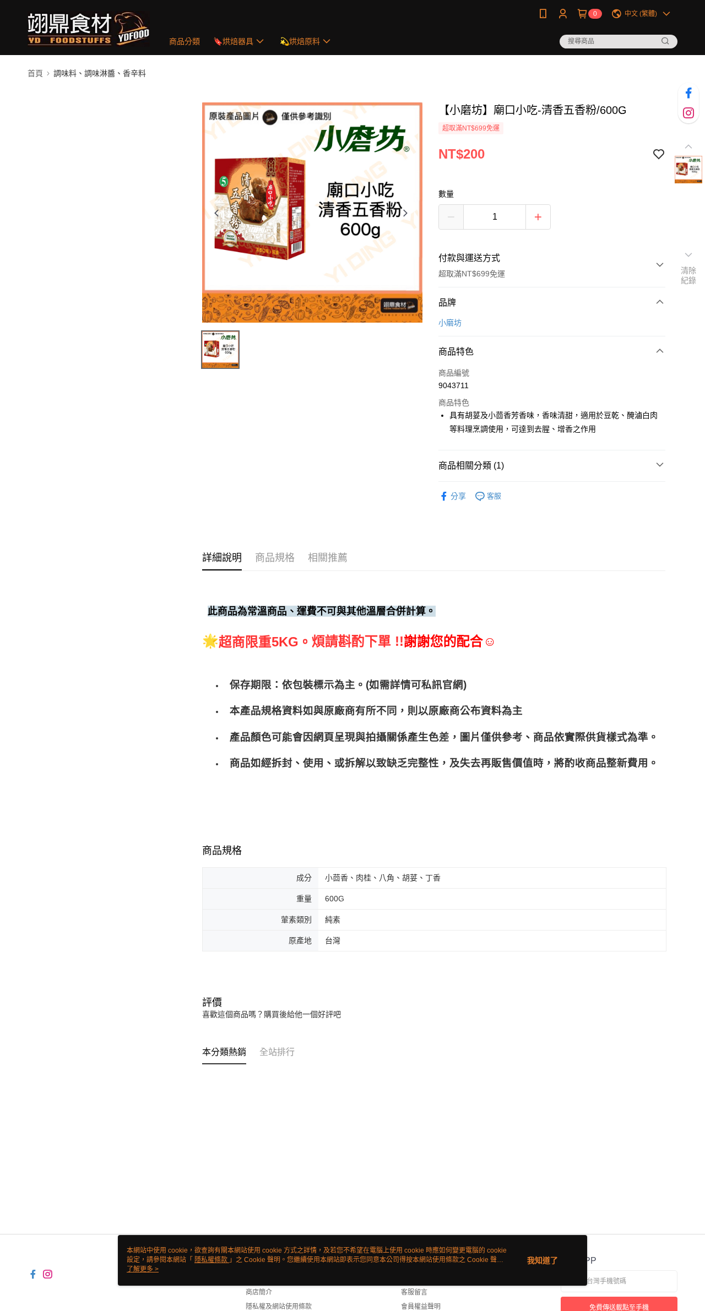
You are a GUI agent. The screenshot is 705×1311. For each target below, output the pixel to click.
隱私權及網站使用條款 (279, 1306)
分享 (458, 496)
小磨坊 (450, 322)
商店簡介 (259, 1292)
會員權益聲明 (421, 1306)
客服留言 (414, 1292)
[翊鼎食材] (89, 29)
